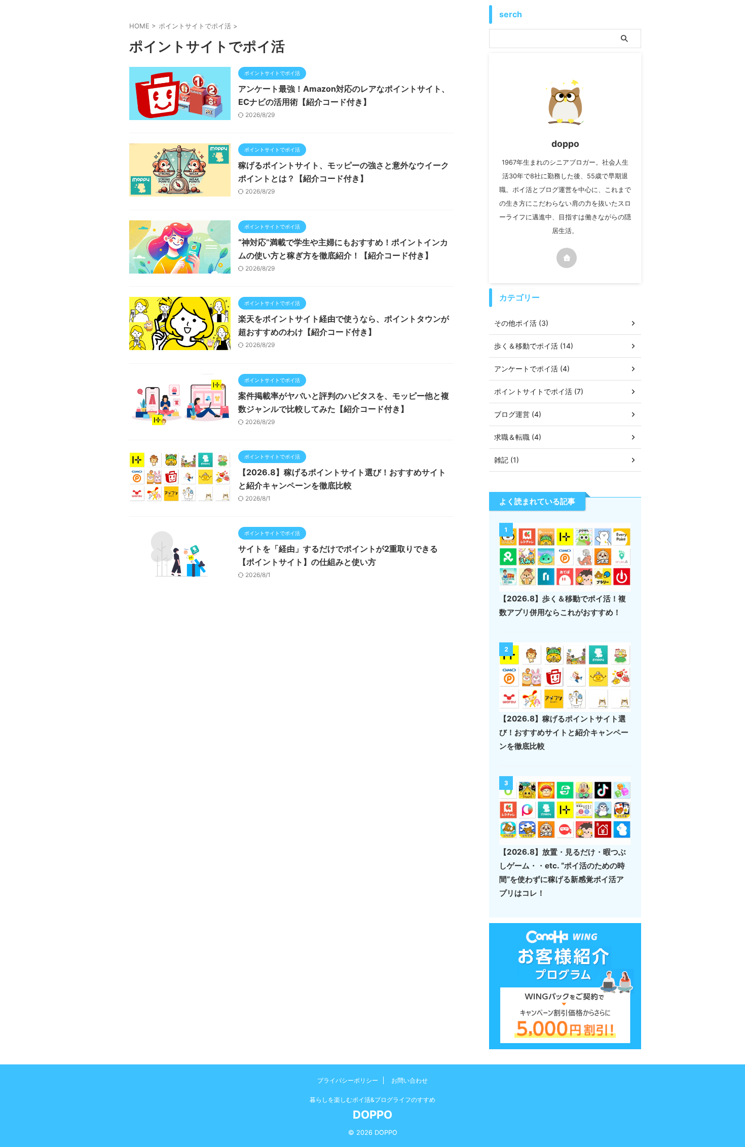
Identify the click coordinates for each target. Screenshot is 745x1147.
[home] (566, 258)
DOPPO (372, 1114)
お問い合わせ (409, 1080)
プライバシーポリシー (347, 1080)
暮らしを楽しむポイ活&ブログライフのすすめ (372, 1099)
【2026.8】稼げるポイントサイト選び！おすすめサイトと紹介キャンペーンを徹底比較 (563, 732)
